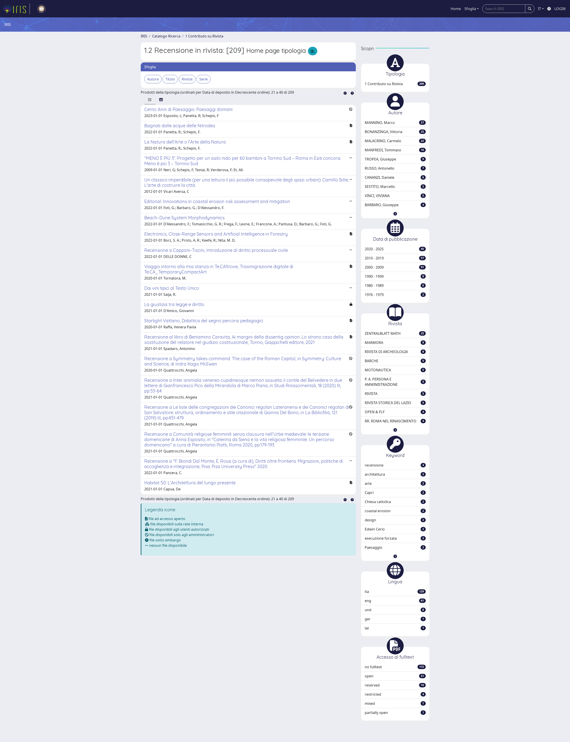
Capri (394, 492)
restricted (394, 694)
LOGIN (560, 8)
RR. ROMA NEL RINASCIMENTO (394, 421)
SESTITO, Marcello (394, 186)
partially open (394, 712)
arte (394, 483)
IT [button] (539, 8)
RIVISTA (394, 393)
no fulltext (394, 666)
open (394, 676)
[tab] (149, 99)
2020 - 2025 (394, 249)
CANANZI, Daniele (394, 177)
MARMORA (394, 342)
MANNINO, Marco (394, 122)
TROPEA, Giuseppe (394, 159)
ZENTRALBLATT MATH (394, 333)
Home (456, 8)
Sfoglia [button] (470, 8)
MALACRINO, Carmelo (394, 140)
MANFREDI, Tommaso (394, 150)
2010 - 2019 (394, 258)
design (394, 520)
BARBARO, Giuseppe (394, 204)
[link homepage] (16, 8)
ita (394, 591)
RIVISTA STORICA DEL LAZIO (394, 402)
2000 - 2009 (394, 267)
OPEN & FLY (394, 411)
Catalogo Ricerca (166, 36)
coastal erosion (394, 510)
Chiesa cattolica (394, 501)
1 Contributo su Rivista (204, 36)
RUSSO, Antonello (394, 168)
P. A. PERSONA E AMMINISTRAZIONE (394, 382)
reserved (394, 685)
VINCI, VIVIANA (394, 195)
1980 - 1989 (394, 285)
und (394, 609)
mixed (394, 703)
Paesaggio (394, 547)
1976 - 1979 (394, 294)
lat (394, 628)
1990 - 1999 (394, 276)
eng (394, 600)
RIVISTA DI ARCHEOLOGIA (394, 351)
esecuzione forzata (394, 538)
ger (394, 619)
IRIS (144, 36)
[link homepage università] (41, 8)
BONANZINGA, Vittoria (394, 131)
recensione (394, 465)
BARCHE (394, 360)
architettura (394, 474)
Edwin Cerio (394, 529)
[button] (395, 213)
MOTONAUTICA (394, 370)
